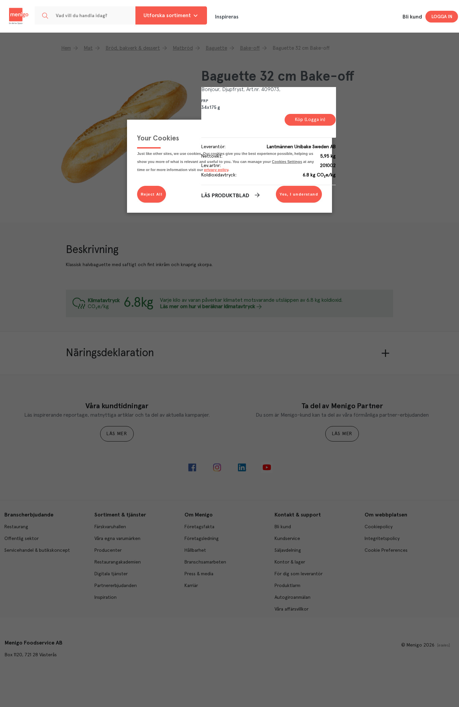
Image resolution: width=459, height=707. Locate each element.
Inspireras (227, 16)
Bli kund (412, 16)
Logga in (441, 16)
